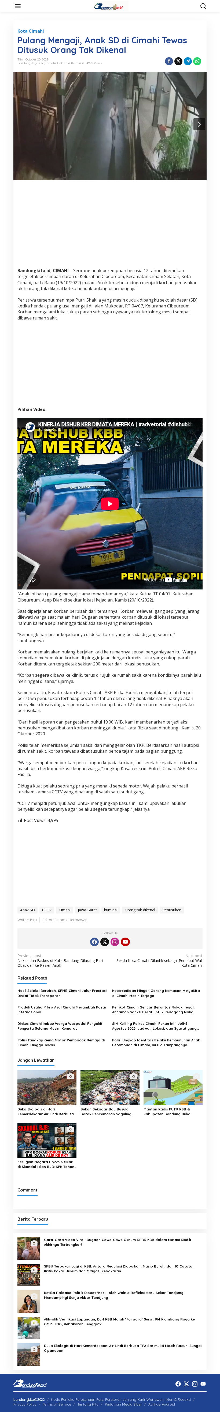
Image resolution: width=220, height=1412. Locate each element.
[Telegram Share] (188, 61)
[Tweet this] (178, 61)
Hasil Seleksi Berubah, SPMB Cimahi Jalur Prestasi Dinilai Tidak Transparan (62, 993)
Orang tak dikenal (140, 909)
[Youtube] (125, 942)
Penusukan (171, 909)
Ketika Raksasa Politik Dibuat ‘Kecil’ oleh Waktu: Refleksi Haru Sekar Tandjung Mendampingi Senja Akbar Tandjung (114, 1295)
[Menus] (17, 6)
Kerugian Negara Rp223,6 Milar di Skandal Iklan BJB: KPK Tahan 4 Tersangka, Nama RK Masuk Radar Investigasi (45, 1164)
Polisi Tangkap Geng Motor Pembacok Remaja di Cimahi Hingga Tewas (61, 1042)
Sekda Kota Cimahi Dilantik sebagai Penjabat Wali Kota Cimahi (159, 960)
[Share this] (169, 61)
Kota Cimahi (30, 31)
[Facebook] (94, 942)
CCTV (47, 909)
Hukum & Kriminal (70, 63)
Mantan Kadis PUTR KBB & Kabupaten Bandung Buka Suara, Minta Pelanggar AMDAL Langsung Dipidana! (171, 1111)
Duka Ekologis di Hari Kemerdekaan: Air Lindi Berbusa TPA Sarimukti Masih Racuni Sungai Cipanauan (45, 1111)
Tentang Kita (88, 1404)
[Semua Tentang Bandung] (111, 5)
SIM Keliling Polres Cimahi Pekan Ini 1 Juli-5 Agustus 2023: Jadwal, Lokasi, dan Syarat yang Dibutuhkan (154, 1026)
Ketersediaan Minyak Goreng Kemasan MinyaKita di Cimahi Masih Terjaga (156, 993)
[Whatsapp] (197, 61)
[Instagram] (115, 942)
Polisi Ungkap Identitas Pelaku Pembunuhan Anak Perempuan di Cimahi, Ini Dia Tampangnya (156, 1042)
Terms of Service (57, 1404)
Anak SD (27, 909)
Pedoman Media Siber (123, 1404)
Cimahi (51, 63)
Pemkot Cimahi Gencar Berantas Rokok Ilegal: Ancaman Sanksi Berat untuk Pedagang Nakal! (153, 1009)
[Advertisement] (110, 226)
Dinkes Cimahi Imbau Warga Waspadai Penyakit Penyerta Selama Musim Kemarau (59, 1025)
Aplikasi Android (161, 1404)
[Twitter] (104, 942)
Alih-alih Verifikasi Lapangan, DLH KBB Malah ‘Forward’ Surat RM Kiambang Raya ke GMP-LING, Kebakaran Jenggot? (119, 1321)
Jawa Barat (87, 909)
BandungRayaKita (30, 63)
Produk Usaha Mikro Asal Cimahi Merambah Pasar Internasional (62, 1009)
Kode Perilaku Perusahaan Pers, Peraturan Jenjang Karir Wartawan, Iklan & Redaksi (121, 1399)
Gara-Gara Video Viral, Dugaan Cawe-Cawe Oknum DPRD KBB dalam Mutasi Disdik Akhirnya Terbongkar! (117, 1242)
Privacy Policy (24, 1404)
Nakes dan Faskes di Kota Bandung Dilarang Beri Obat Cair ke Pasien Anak (60, 960)
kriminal (111, 909)
